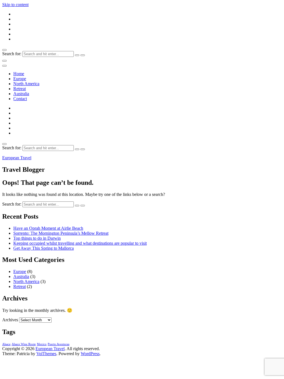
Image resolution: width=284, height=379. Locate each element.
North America (26, 83)
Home (18, 73)
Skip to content (15, 4)
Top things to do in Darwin (37, 238)
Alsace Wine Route (24, 344)
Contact (20, 98)
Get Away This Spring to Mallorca (43, 248)
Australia (21, 93)
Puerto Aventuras (58, 344)
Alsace (6, 344)
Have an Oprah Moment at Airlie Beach (48, 228)
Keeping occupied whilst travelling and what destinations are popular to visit (80, 243)
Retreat (19, 88)
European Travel (16, 157)
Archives (10, 319)
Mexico (42, 344)
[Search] (77, 55)
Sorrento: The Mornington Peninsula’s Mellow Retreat (60, 233)
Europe (19, 78)
